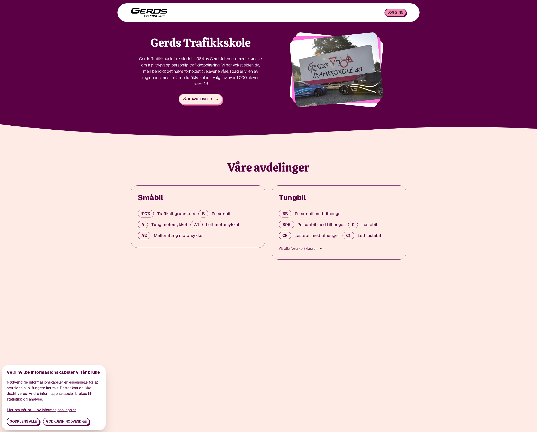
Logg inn (395, 12)
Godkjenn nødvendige (66, 421)
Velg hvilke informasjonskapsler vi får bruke (53, 372)
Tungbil (292, 198)
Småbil (150, 198)
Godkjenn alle (23, 421)
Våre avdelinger (197, 99)
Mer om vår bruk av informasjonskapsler (41, 409)
